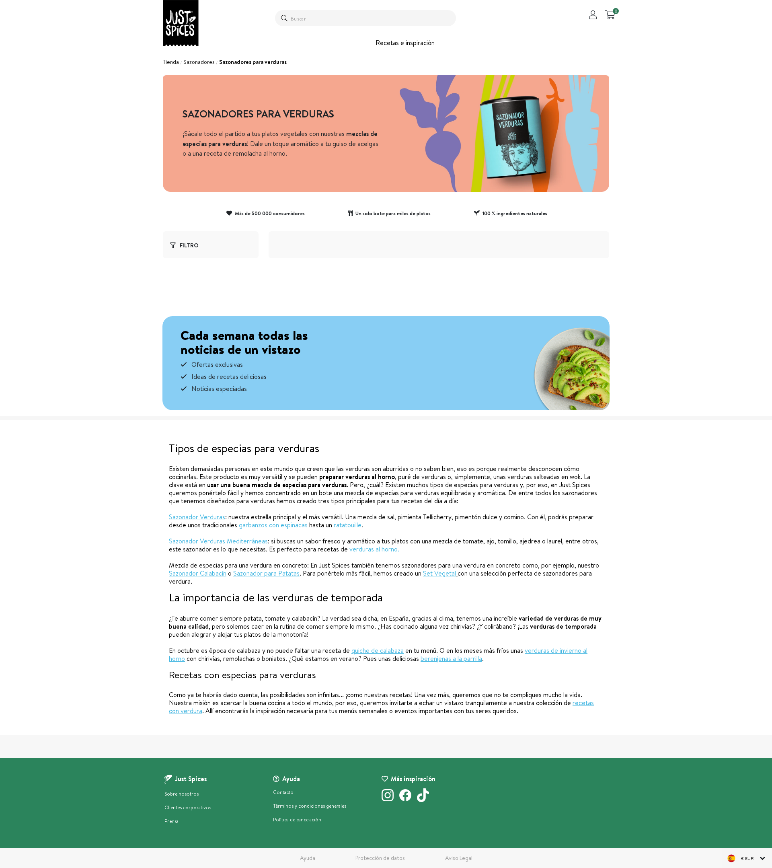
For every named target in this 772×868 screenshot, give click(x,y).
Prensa (171, 821)
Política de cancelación (297, 819)
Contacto (283, 792)
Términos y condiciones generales (309, 805)
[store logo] (181, 23)
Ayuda (307, 858)
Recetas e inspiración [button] (405, 42)
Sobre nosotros (181, 793)
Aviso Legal (458, 858)
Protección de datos (380, 858)
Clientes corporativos (187, 807)
